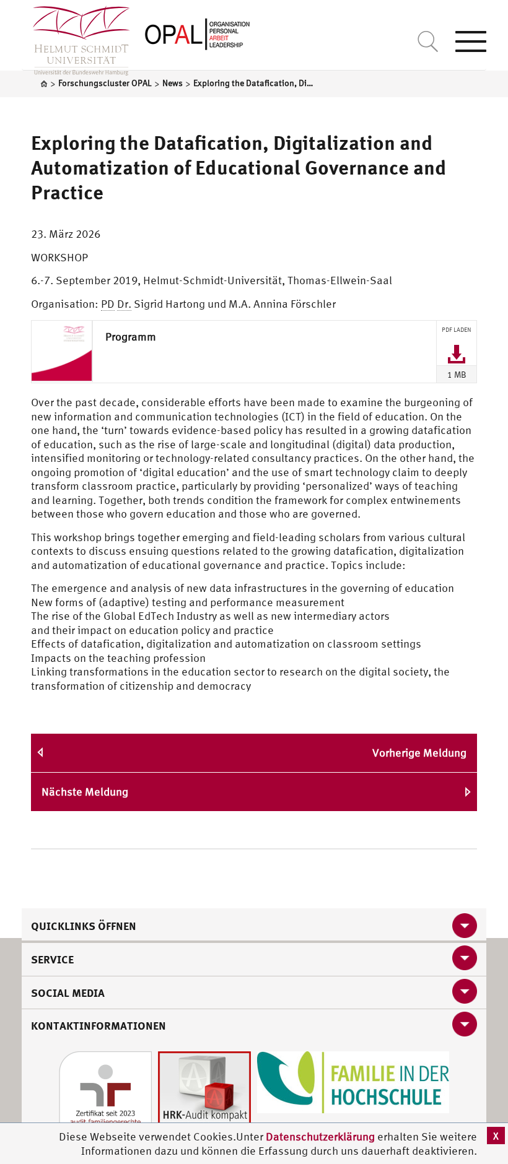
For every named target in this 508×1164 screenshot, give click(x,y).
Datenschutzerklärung (320, 1136)
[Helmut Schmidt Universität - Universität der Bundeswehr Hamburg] (198, 32)
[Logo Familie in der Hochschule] (353, 1080)
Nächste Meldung (85, 791)
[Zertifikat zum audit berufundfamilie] (105, 1096)
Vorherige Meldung (419, 752)
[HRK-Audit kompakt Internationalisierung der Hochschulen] (204, 1096)
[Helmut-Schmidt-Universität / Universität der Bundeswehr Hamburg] (76, 38)
